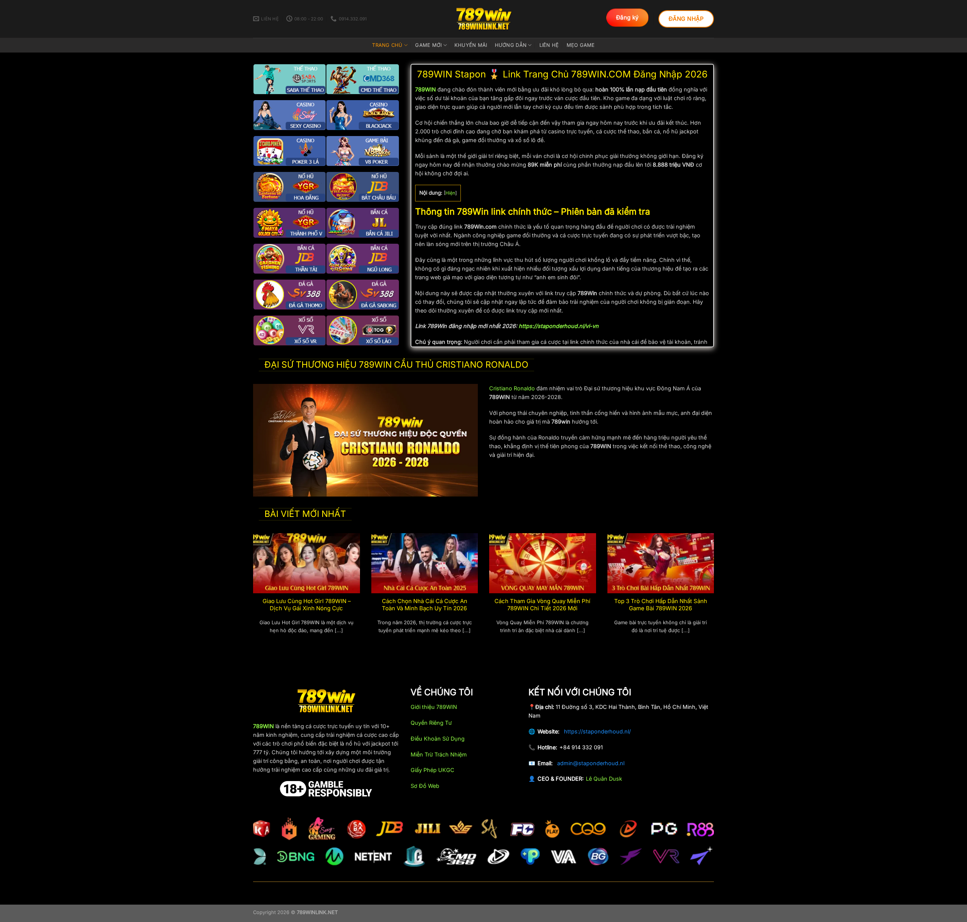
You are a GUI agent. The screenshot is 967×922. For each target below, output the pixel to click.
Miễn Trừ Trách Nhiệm (439, 754)
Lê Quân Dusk (604, 778)
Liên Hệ (549, 45)
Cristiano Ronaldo (512, 388)
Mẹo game (581, 45)
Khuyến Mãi (470, 45)
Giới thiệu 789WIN (434, 707)
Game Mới (428, 45)
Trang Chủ (387, 45)
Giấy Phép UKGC (432, 770)
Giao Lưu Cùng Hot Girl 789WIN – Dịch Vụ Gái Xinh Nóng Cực (307, 605)
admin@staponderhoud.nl (590, 763)
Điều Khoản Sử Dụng (438, 738)
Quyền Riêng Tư (431, 722)
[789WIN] (483, 19)
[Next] (715, 592)
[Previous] (251, 592)
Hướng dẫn (511, 45)
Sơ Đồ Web (425, 786)
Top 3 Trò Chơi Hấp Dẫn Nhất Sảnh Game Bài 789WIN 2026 (660, 605)
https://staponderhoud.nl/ (597, 731)
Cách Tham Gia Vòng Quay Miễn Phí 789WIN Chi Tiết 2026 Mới (542, 605)
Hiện (450, 193)
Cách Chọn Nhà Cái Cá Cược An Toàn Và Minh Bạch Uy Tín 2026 (424, 605)
